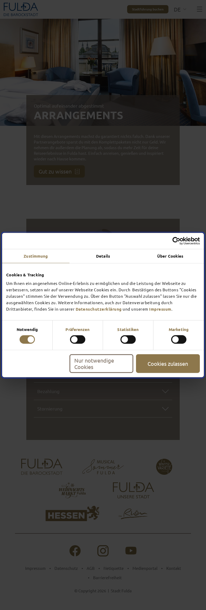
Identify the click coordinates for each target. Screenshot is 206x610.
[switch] (77, 339)
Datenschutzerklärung (99, 308)
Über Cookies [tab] (170, 256)
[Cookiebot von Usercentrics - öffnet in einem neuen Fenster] (176, 241)
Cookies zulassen (168, 363)
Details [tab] (103, 256)
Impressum (160, 308)
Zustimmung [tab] (36, 256)
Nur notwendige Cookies (94, 363)
